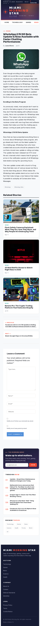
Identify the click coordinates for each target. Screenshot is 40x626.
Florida (24, 528)
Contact (5, 589)
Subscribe (33, 2)
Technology (17, 22)
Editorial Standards (9, 592)
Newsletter (19, 1)
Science (9, 528)
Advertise (6, 596)
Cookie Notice (7, 611)
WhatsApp (8, 187)
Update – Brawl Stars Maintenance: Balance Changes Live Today (22, 480)
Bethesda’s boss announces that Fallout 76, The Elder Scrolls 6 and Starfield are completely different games (22, 487)
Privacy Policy (7, 605)
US (7, 531)
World (30, 528)
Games (28, 22)
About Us (6, 586)
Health (16, 528)
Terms (5, 608)
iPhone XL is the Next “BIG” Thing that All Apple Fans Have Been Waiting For (22, 502)
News (36, 22)
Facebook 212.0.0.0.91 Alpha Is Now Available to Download (23, 509)
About (26, 1)
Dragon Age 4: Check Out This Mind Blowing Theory (23, 495)
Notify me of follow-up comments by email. (20, 421)
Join (33, 465)
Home (7, 22)
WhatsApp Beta (18, 187)
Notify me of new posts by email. (17, 428)
